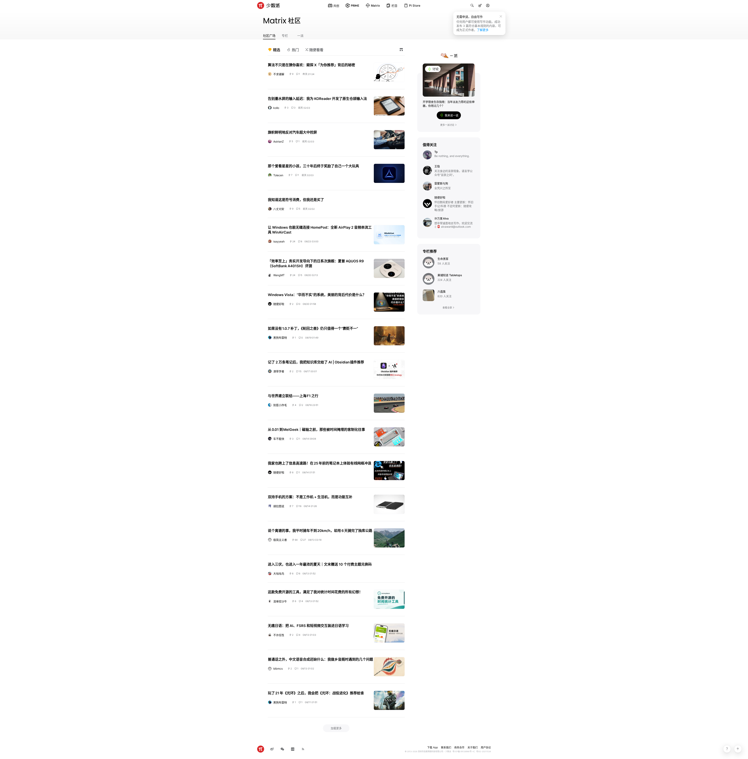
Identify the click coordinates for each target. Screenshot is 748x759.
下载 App (432, 747)
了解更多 (483, 30)
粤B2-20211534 (483, 751)
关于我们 (473, 747)
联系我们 (446, 747)
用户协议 (486, 747)
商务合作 (459, 747)
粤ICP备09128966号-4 (463, 751)
